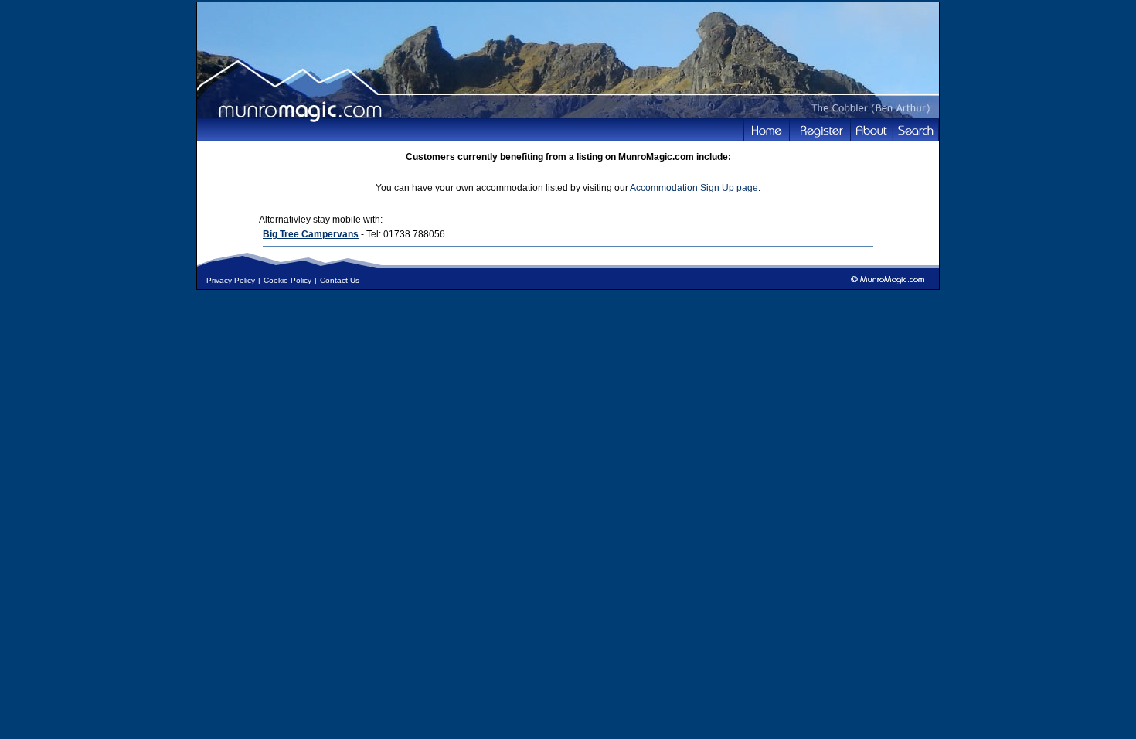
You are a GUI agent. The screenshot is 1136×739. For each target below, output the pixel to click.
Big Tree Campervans (311, 234)
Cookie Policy (287, 280)
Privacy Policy (230, 280)
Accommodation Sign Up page (694, 187)
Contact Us (339, 280)
